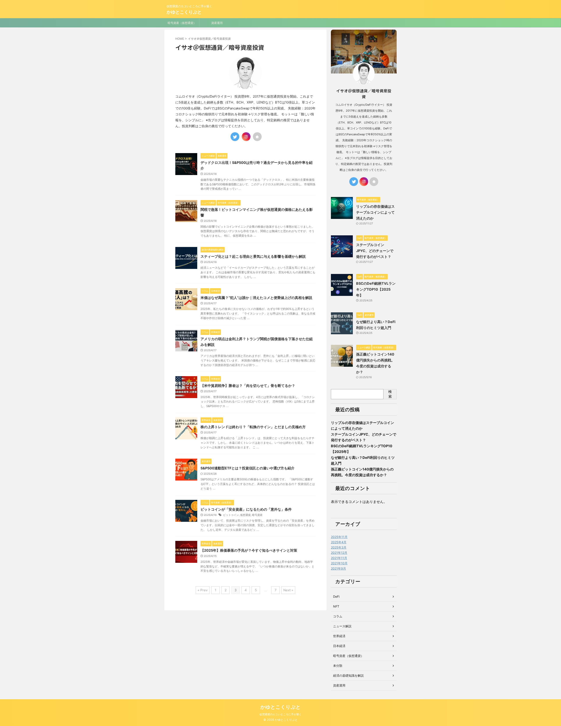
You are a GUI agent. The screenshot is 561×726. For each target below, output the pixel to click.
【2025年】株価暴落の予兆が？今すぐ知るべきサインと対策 (249, 550)
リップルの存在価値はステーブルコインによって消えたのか (375, 212)
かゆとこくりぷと (184, 12)
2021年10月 (339, 563)
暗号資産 (257, 515)
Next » (288, 590)
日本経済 (339, 646)
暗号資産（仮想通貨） (182, 23)
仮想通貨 (245, 515)
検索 (390, 394)
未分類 (337, 665)
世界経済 (339, 636)
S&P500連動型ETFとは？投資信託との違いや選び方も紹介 (248, 468)
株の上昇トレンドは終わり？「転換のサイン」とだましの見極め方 (253, 427)
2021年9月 (338, 568)
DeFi (336, 596)
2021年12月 (339, 552)
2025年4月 (338, 542)
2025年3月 (338, 547)
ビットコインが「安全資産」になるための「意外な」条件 (246, 509)
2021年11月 (339, 558)
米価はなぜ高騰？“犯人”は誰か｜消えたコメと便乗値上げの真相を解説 (256, 297)
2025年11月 (339, 537)
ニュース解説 (342, 626)
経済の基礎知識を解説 (348, 675)
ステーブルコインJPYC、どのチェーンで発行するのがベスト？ (374, 251)
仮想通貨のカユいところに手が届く (280, 714)
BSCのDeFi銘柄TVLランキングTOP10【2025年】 (376, 289)
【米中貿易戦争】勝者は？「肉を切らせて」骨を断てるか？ (248, 385)
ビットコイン (231, 515)
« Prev (203, 590)
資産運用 (217, 23)
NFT (336, 606)
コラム (337, 616)
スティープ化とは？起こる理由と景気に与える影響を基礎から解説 (253, 256)
